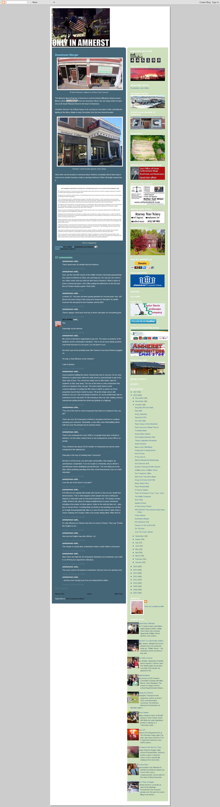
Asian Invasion (140, 444)
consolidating (72, 101)
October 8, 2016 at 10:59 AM (73, 564)
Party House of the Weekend (146, 424)
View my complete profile (154, 606)
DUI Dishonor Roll (142, 463)
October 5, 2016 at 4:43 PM (73, 369)
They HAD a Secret (144, 658)
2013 (135, 573)
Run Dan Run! (142, 765)
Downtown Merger (142, 519)
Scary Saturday (141, 414)
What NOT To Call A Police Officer (150, 641)
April (137, 552)
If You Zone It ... (141, 457)
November (139, 401)
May (137, 549)
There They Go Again (145, 782)
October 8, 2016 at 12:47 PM (73, 574)
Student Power (140, 503)
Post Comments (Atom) (75, 599)
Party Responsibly (142, 486)
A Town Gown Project (143, 506)
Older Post (118, 594)
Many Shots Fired (142, 483)
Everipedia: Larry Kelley (139, 88)
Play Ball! (138, 411)
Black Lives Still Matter (143, 447)
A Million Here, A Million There (146, 470)
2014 (135, 570)
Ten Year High (140, 421)
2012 (135, 576)
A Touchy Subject (141, 490)
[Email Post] (96, 247)
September (139, 536)
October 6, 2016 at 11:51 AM (73, 487)
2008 (135, 590)
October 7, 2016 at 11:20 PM (73, 540)
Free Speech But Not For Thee (149, 747)
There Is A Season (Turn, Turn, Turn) (149, 493)
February (139, 559)
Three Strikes (140, 515)
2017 (135, 392)
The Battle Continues (143, 496)
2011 (135, 580)
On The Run (139, 528)
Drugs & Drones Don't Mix (145, 480)
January (138, 562)
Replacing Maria (143, 675)
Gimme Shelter (143, 713)
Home (89, 594)
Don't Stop (139, 500)
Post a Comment (61, 588)
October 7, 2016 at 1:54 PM (73, 530)
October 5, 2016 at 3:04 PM (73, 306)
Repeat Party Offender (146, 623)
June (137, 546)
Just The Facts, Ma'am (144, 532)
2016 (135, 395)
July (137, 543)
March (138, 556)
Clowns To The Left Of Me (145, 525)
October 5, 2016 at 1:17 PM (73, 290)
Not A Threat (139, 454)
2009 (135, 586)
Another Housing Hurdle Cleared (147, 467)
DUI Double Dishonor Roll (145, 437)
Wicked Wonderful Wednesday (147, 460)
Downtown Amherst (68, 249)
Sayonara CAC (141, 417)
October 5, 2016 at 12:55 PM (73, 269)
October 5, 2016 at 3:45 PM (73, 333)
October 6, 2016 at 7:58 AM (73, 429)
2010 (135, 583)
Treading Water (141, 430)
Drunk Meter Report (142, 434)
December (139, 398)
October (138, 405)
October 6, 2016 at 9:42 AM (73, 476)
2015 (135, 566)
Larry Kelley (67, 319)
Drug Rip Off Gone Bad (144, 407)
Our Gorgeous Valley (143, 473)
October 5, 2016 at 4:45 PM (73, 405)
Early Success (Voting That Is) (147, 427)
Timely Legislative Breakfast (146, 440)
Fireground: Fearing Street (145, 450)
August (138, 539)
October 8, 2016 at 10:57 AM (73, 551)
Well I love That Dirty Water (145, 477)
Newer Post (59, 594)
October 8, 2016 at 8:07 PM (73, 584)
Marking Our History (145, 693)
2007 (135, 593)
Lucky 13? (141, 730)
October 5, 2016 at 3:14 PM (73, 317)
